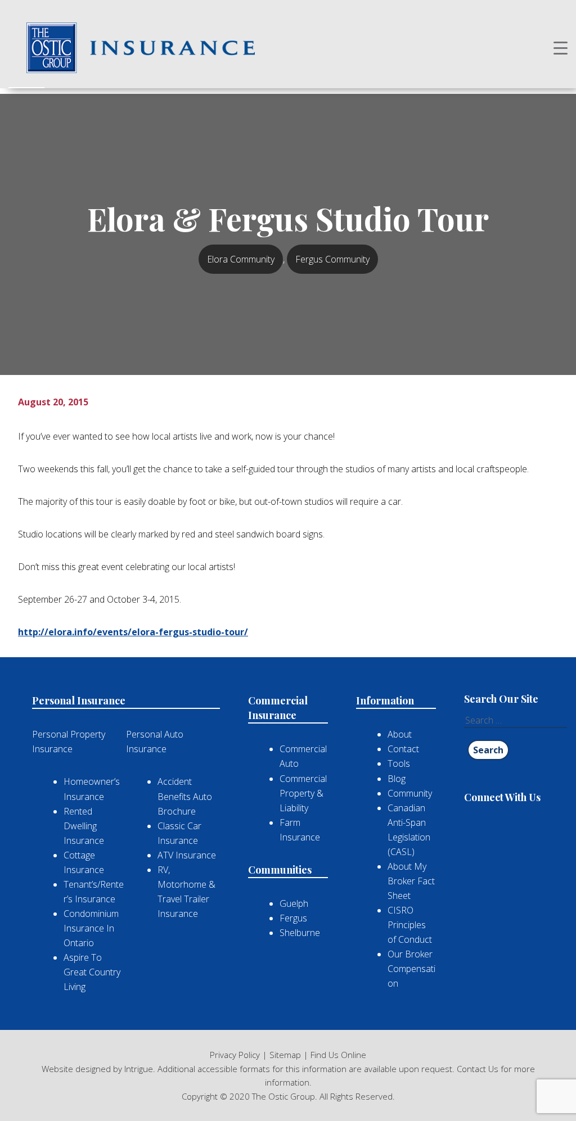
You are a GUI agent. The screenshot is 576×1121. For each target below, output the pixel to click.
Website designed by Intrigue (97, 1068)
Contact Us (477, 1068)
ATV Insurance (187, 855)
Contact (403, 749)
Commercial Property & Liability (303, 793)
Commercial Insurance (278, 708)
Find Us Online (338, 1054)
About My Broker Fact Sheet (411, 881)
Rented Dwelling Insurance (84, 826)
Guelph (294, 903)
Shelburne (300, 932)
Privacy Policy (235, 1054)
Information (385, 700)
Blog (397, 778)
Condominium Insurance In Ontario (91, 928)
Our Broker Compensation (411, 968)
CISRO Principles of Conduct (410, 925)
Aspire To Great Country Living (92, 972)
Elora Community (240, 259)
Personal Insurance (78, 700)
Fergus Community (332, 259)
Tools (399, 763)
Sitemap (285, 1054)
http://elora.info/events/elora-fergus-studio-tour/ (133, 632)
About (400, 734)
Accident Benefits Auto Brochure (185, 796)
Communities (280, 869)
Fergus (293, 918)
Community (410, 793)
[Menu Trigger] (560, 47)
